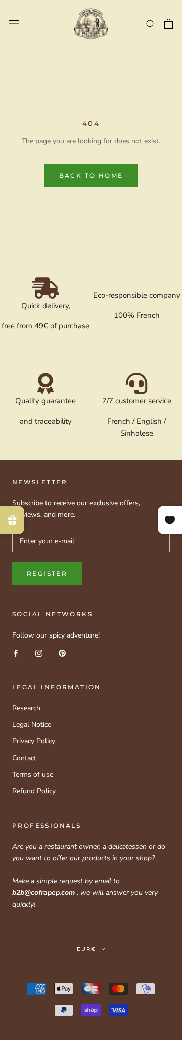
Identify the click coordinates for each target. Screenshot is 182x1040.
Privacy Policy (33, 741)
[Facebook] (15, 652)
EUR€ (86, 949)
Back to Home (91, 175)
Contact (24, 758)
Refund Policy (34, 791)
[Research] (150, 23)
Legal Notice (31, 724)
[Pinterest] (62, 652)
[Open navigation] (14, 24)
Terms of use (32, 774)
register (47, 573)
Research (26, 708)
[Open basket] (168, 24)
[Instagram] (38, 652)
